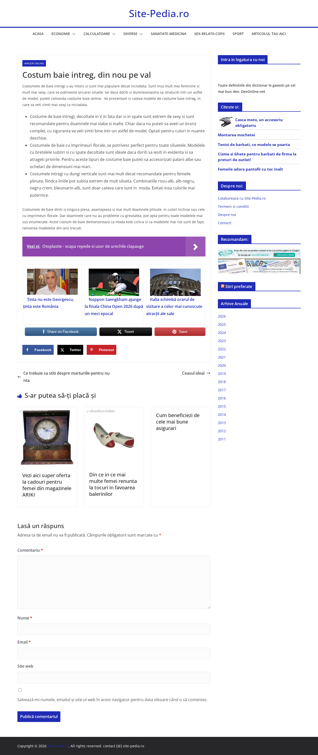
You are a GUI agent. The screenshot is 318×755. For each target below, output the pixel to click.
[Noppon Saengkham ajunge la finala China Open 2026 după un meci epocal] (114, 282)
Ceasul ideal (193, 373)
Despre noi (227, 214)
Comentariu (30, 550)
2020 (222, 365)
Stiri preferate (238, 286)
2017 (222, 390)
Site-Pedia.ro (159, 13)
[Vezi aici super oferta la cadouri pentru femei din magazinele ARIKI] (47, 410)
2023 (222, 340)
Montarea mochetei (236, 134)
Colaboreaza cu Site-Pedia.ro (242, 198)
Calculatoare (96, 33)
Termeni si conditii (233, 206)
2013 (222, 422)
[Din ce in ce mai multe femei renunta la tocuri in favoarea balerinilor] (114, 410)
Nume (24, 618)
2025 (222, 324)
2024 (222, 332)
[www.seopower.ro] (259, 251)
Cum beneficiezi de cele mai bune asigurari (177, 421)
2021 (222, 357)
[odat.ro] (259, 261)
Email (24, 642)
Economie (60, 33)
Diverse (130, 33)
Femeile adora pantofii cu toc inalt (250, 169)
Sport (238, 33)
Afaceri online (34, 63)
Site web (25, 666)
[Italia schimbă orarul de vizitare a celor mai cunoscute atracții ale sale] (175, 282)
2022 (222, 349)
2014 (222, 414)
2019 (222, 373)
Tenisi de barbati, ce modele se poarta (254, 144)
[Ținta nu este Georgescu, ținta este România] (52, 282)
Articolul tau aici (269, 33)
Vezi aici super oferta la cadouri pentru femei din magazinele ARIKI (46, 485)
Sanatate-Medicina (168, 33)
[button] (73, 34)
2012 (222, 431)
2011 (222, 439)
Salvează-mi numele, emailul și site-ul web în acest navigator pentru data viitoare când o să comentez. (112, 699)
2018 (222, 381)
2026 (222, 316)
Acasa (38, 33)
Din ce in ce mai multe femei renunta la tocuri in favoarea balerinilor (113, 484)
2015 (222, 406)
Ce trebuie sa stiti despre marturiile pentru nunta (66, 376)
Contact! (225, 222)
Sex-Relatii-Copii (209, 33)
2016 (222, 398)
